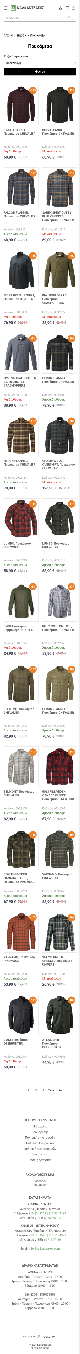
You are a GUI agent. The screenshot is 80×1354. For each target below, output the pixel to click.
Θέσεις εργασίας (40, 1160)
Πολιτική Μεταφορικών (40, 1148)
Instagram (40, 1185)
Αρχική (8, 35)
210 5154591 (57, 1235)
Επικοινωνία (40, 1154)
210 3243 (55, 1213)
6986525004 (52, 1218)
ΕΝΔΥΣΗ (21, 35)
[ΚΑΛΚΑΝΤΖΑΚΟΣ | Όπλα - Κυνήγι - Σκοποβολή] (32, 8)
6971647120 (52, 1239)
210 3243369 (37, 1213)
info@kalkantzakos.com (44, 1248)
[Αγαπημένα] (67, 8)
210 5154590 (37, 1235)
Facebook (40, 1181)
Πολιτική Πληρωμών (40, 1143)
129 (63, 1213)
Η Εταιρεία (40, 1126)
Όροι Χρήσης (40, 1132)
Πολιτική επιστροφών (40, 1137)
